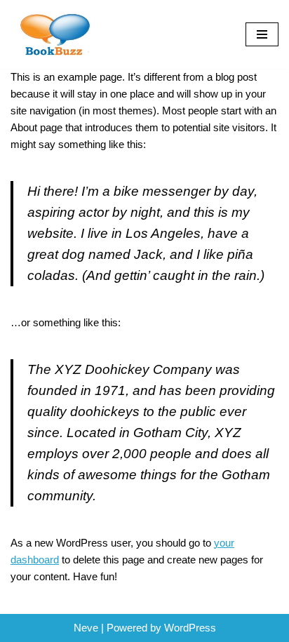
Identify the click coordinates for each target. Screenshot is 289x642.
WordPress (190, 628)
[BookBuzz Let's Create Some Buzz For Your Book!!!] (53, 34)
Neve (86, 628)
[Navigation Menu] (262, 34)
